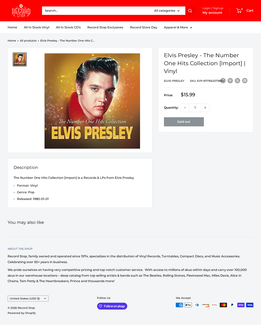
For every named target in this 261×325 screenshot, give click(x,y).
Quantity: (171, 107)
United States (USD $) (25, 298)
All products (28, 40)
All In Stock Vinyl (36, 27)
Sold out (183, 122)
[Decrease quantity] (185, 108)
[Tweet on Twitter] (237, 80)
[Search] (190, 10)
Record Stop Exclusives (105, 27)
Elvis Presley (174, 80)
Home (12, 27)
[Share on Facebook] (223, 80)
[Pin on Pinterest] (230, 80)
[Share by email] (244, 80)
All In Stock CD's (68, 27)
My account (212, 12)
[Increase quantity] (205, 108)
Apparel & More (176, 27)
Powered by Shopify (22, 313)
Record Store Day (143, 27)
